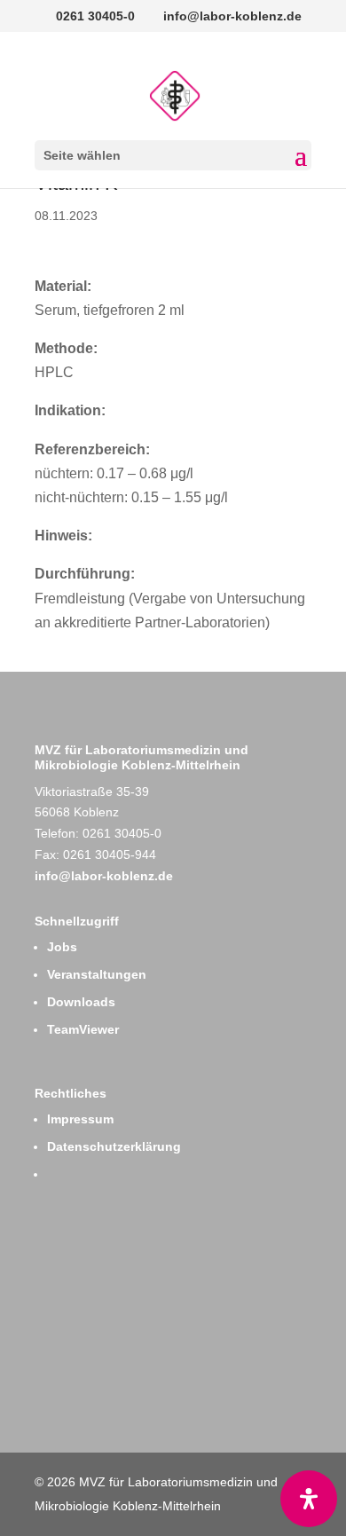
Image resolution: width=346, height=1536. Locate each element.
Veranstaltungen (96, 974)
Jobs (62, 947)
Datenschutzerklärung (114, 1146)
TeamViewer (83, 1029)
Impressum (80, 1119)
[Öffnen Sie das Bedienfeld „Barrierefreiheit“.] (308, 1498)
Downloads (81, 1002)
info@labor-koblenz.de (104, 876)
